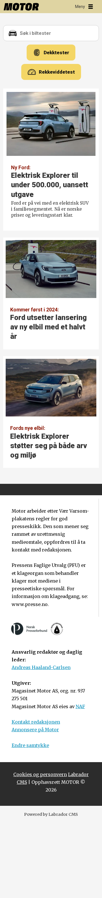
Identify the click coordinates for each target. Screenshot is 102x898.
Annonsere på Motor (35, 729)
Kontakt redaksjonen (36, 722)
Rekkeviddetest (57, 72)
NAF (80, 706)
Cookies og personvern (40, 774)
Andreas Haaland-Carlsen (41, 667)
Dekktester (56, 52)
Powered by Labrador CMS (51, 814)
